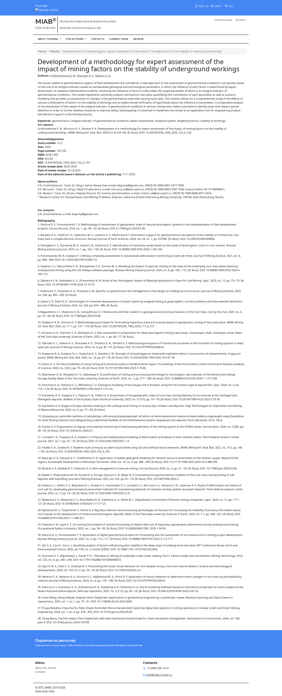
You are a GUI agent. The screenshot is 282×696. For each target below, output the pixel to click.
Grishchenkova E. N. (63, 75)
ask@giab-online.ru (159, 674)
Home (42, 51)
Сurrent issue (223, 20)
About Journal (48, 38)
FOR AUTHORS (75, 38)
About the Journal (45, 667)
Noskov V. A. (103, 75)
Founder (41, 6)
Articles (54, 51)
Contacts (97, 38)
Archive (240, 20)
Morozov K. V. (85, 75)
